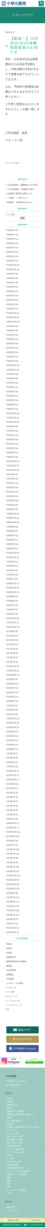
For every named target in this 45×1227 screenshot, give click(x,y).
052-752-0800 (14, 1085)
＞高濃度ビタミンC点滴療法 (16, 1174)
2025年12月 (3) (13, 265)
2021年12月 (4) (13, 461)
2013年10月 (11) (13, 832)
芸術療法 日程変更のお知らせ (19, 202)
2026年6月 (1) (12, 239)
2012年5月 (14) (13, 906)
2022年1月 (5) (12, 457)
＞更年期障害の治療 (13, 1146)
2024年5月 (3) (12, 344)
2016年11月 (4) (13, 671)
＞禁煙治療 (9, 1124)
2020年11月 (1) (13, 518)
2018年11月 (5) (13, 588)
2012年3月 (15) (13, 915)
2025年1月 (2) (12, 309)
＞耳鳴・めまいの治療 (13, 1143)
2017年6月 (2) (12, 644)
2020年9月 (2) (12, 527)
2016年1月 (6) (12, 714)
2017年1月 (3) (12, 662)
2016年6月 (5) (12, 692)
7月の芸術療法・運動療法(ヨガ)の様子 (22, 185)
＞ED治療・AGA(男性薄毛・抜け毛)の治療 (21, 1127)
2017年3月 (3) (12, 653)
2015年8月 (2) (12, 736)
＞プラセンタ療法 (12, 1133)
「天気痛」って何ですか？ (18, 198)
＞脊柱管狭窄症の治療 (13, 1140)
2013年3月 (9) (12, 862)
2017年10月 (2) (13, 627)
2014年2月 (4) (12, 815)
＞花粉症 (8, 1155)
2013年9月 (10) (13, 836)
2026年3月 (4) (12, 252)
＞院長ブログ (10, 1207)
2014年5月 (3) (12, 801)
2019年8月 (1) (12, 562)
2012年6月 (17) (13, 902)
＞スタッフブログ (12, 1210)
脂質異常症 (11, 957)
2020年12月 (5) (13, 514)
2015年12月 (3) (13, 719)
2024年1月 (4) (12, 361)
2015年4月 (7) (12, 753)
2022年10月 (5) (13, 422)
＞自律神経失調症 (12, 1165)
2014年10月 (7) (13, 780)
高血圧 (9, 944)
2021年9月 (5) (12, 474)
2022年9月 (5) (12, 426)
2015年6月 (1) (12, 745)
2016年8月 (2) (12, 684)
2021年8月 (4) (12, 479)
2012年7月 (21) (13, 897)
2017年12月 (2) (13, 618)
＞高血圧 (8, 1108)
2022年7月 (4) (12, 435)
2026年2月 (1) (12, 256)
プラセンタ (11, 988)
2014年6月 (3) (12, 797)
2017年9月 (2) (12, 631)
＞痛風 (7, 1177)
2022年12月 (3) (13, 413)
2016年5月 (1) (12, 697)
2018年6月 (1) (12, 610)
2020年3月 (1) (12, 549)
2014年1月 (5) (12, 819)
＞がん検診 (9, 1158)
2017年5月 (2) (12, 649)
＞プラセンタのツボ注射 (14, 1152)
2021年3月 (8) (12, 500)
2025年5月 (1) (12, 291)
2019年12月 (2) (13, 553)
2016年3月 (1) (12, 706)
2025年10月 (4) (13, 269)
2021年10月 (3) (13, 470)
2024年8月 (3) (12, 330)
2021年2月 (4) (12, 505)
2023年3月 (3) (12, 400)
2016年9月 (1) (12, 679)
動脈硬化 (10, 975)
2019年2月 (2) (12, 575)
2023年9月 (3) (12, 374)
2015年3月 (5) (12, 758)
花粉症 (9, 953)
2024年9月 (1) (12, 326)
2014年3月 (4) (12, 810)
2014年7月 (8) (12, 793)
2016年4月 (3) (12, 701)
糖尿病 (9, 966)
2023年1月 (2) (12, 409)
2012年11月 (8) (13, 880)
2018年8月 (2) (12, 601)
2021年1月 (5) (12, 509)
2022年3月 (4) (12, 448)
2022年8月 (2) (12, 431)
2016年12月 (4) (13, 666)
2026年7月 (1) (12, 235)
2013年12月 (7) (13, 823)
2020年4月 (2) (12, 544)
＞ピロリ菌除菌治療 (13, 1121)
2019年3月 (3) (12, 570)
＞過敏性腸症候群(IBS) (14, 1168)
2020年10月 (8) (13, 522)
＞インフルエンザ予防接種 (15, 1190)
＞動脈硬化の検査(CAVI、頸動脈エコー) (20, 1114)
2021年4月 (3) (12, 496)
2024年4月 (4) (12, 348)
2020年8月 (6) (12, 531)
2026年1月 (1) (12, 261)
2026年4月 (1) (12, 248)
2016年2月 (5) (12, 710)
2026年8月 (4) (12, 230)
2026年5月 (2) (12, 243)
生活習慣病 (11, 970)
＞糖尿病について (12, 1105)
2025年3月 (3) (12, 300)
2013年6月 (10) (13, 849)
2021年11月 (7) (13, 466)
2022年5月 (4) (12, 444)
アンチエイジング (14, 1005)
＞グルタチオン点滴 (13, 1162)
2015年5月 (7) (12, 749)
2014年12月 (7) (13, 771)
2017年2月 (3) (12, 657)
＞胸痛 (7, 1187)
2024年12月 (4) (13, 313)
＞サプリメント (11, 1130)
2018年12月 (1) (13, 583)
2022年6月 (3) (12, 439)
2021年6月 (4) (12, 487)
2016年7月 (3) (12, 688)
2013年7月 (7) (12, 845)
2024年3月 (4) (12, 352)
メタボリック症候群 (15, 983)
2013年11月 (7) (13, 828)
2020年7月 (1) (12, 535)
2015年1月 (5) (12, 767)
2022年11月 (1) (13, 418)
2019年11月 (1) (13, 557)
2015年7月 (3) (12, 740)
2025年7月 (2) (12, 283)
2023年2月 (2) (12, 405)
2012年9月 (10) (13, 889)
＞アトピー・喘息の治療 (14, 1149)
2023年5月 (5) (12, 392)
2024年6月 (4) (12, 339)
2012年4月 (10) (13, 910)
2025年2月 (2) (12, 304)
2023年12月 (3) (13, 365)
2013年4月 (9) (12, 858)
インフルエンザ (13, 1001)
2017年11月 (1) (13, 623)
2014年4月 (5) (12, 806)
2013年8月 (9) (12, 841)
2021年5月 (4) (12, 492)
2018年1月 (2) (12, 614)
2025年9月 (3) (12, 274)
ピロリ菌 (10, 992)
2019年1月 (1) (12, 579)
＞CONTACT (21, 1081)
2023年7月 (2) (12, 383)
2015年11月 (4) (13, 723)
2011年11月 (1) (13, 932)
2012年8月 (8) (12, 893)
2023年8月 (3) (12, 378)
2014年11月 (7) (13, 775)
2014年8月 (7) (12, 788)
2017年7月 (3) (12, 640)
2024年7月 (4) (12, 335)
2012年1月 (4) (12, 923)
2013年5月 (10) (13, 854)
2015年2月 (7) (12, 762)
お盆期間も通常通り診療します (19, 194)
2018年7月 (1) (12, 605)
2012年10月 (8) (13, 884)
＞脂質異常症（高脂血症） (15, 1111)
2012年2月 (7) (12, 919)
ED (8, 1009)
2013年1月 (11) (13, 871)
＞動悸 (7, 1184)
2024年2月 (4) (12, 357)
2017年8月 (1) (12, 636)
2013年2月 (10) (13, 867)
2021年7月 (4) (12, 483)
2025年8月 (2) (12, 278)
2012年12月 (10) (13, 876)
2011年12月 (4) (13, 928)
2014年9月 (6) (12, 784)
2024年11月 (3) (13, 317)
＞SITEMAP (10, 1081)
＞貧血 (7, 1181)
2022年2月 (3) (12, 453)
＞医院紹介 (9, 1102)
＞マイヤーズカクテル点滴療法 (17, 1171)
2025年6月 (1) (12, 287)
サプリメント (12, 996)
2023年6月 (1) (12, 387)
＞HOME (8, 1099)
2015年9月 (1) (12, 732)
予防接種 (10, 979)
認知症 (9, 948)
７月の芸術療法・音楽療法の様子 (20, 189)
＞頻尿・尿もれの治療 (13, 1136)
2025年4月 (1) (12, 296)
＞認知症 (8, 1118)
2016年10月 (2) (13, 675)
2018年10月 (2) (13, 592)
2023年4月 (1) (12, 396)
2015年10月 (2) (13, 727)
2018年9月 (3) (12, 596)
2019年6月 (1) (12, 566)
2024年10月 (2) (13, 322)
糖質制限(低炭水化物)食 (16, 961)
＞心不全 (8, 1193)
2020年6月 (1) (12, 540)
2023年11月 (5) (13, 370)
